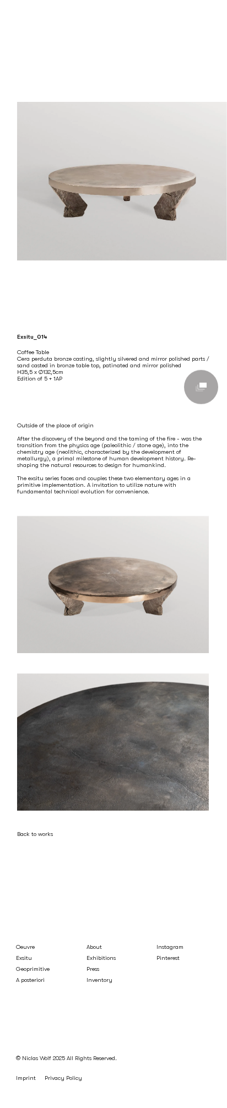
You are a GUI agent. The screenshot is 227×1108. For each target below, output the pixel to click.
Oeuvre (25, 947)
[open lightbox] (201, 387)
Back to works (35, 834)
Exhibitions (101, 958)
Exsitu (24, 958)
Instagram (169, 947)
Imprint (26, 1078)
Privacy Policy (63, 1078)
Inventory (99, 980)
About (94, 947)
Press (93, 969)
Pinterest (168, 958)
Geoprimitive (33, 969)
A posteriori (30, 980)
